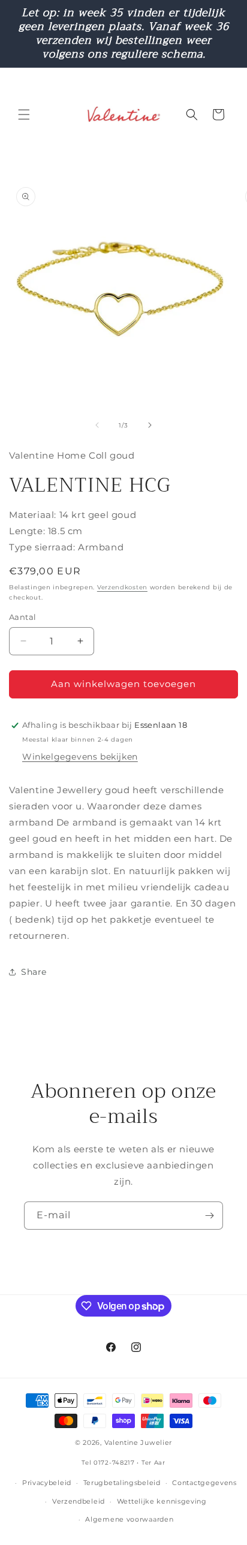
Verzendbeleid (78, 1501)
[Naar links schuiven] (97, 425)
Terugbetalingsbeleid (122, 1482)
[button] (24, 114)
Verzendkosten (122, 587)
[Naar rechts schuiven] (150, 425)
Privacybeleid (46, 1482)
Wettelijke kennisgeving (162, 1501)
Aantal (22, 617)
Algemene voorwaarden (129, 1519)
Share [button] (34, 971)
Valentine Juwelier (138, 1442)
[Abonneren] (209, 1215)
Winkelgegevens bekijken (80, 756)
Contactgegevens (204, 1482)
